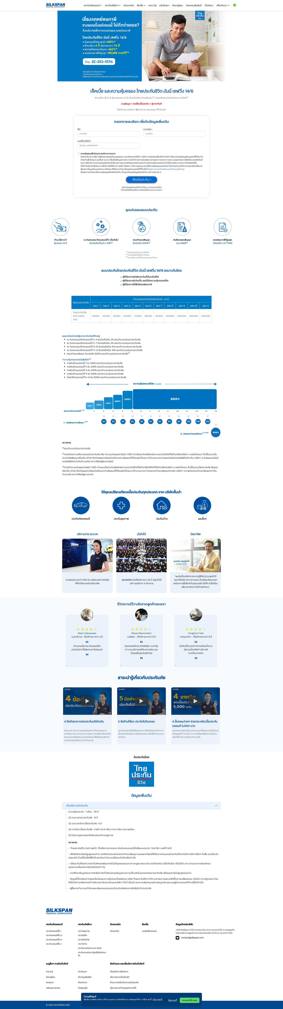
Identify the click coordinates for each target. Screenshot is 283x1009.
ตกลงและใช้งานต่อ (189, 1000)
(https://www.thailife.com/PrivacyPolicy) (166, 169)
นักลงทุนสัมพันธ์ (194, 5)
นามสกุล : (147, 129)
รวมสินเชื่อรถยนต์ (149, 931)
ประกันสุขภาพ (84, 931)
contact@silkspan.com (192, 937)
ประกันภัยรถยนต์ (92, 5)
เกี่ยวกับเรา (221, 5)
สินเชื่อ (140, 5)
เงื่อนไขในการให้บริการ (119, 971)
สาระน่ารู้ (152, 5)
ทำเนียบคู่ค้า (83, 988)
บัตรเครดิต (129, 5)
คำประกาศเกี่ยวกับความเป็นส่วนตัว (124, 982)
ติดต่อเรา (209, 5)
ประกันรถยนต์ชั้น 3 (53, 943)
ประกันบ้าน (82, 943)
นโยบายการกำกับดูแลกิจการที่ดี (123, 988)
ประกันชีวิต (82, 935)
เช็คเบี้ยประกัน (140, 179)
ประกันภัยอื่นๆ (111, 5)
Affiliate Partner (53, 988)
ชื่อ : (79, 129)
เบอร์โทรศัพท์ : (84, 141)
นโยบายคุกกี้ (157, 999)
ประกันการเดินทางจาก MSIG (90, 948)
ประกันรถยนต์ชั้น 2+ (54, 935)
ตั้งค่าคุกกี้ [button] (172, 1000)
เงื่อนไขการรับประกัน (77, 805)
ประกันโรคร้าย (83, 939)
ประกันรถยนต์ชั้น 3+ (54, 939)
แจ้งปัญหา (164, 5)
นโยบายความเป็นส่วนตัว (119, 977)
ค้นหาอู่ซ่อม (177, 5)
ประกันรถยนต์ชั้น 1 (53, 931)
